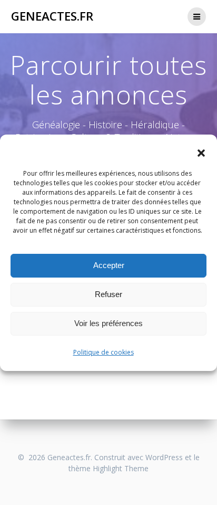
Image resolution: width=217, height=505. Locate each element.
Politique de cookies (103, 352)
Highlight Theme (121, 468)
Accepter (108, 265)
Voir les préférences (108, 323)
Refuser (108, 294)
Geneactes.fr (52, 16)
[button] (201, 153)
